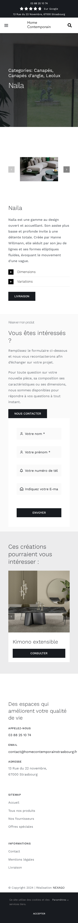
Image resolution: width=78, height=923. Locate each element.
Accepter (39, 913)
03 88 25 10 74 (39, 3)
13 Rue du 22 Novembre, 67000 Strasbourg (39, 14)
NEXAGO (58, 887)
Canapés (43, 70)
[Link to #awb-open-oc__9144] (70, 25)
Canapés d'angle (25, 75)
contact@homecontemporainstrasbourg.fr (42, 752)
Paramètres (59, 899)
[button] (11, 169)
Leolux (53, 75)
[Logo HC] (39, 23)
